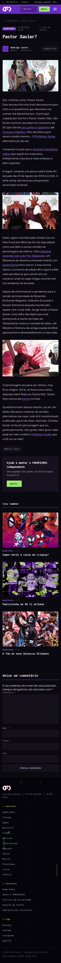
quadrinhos (12, 21)
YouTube (7, 930)
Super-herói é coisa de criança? (26, 554)
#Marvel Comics (12, 449)
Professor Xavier (45, 136)
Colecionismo (10, 843)
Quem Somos (9, 889)
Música (6, 859)
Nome (6, 728)
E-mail (7, 741)
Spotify (7, 941)
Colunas (7, 817)
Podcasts (8, 848)
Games (6, 822)
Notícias (8, 838)
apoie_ (44, 9)
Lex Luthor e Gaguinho (35, 127)
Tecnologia (9, 864)
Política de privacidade (17, 900)
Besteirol (8, 828)
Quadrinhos (9, 29)
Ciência (7, 874)
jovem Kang (10, 265)
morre (26, 399)
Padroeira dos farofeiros (18, 910)
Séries (6, 854)
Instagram (8, 935)
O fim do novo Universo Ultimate (26, 653)
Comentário (9, 692)
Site (5, 753)
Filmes (6, 833)
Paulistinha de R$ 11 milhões (23, 604)
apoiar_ (14, 483)
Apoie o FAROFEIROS (14, 894)
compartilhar (50, 49)
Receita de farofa (13, 905)
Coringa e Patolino (14, 132)
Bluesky (7, 925)
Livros (6, 869)
